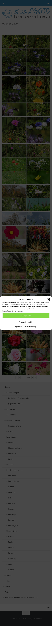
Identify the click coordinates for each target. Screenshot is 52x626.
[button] (48, 299)
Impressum (18, 326)
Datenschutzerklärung (29, 326)
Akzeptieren (26, 316)
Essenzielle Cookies (26, 322)
